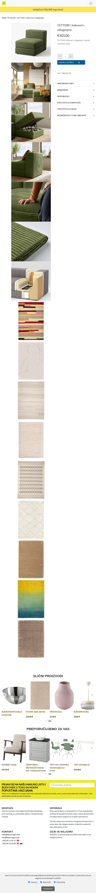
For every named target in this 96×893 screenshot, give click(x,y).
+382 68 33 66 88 (9, 843)
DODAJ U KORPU (66, 62)
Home (4, 18)
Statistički (47, 882)
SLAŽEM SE (48, 889)
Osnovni (34, 882)
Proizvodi (11, 18)
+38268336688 (58, 9)
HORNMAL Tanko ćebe (35, 712)
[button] (4, 695)
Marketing (60, 882)
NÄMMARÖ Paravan (58, 712)
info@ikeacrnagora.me (10, 837)
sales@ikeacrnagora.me (11, 834)
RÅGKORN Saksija (9, 712)
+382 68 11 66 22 (9, 840)
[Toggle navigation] (91, 3)
